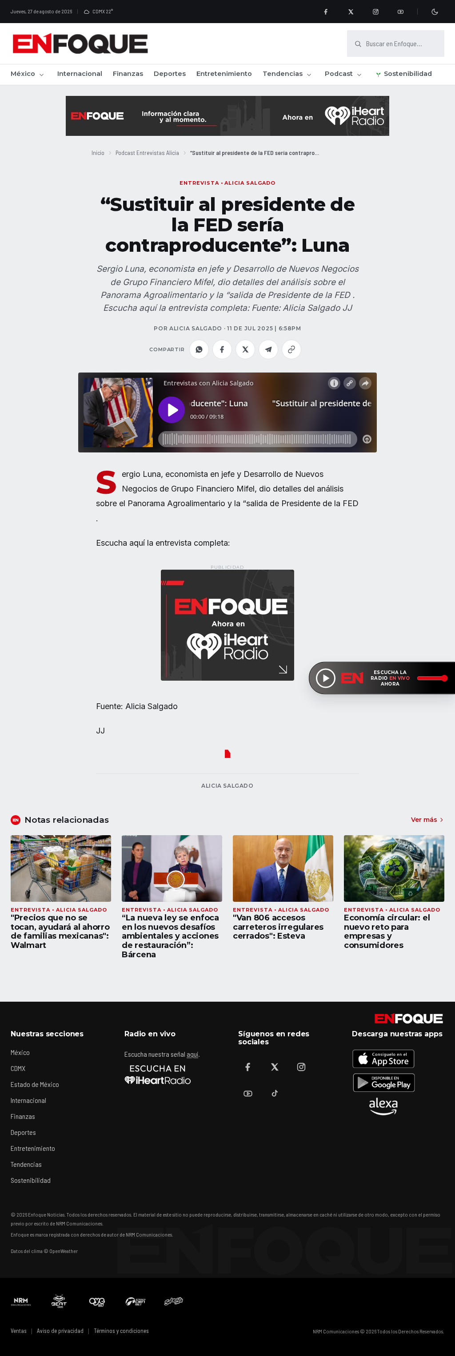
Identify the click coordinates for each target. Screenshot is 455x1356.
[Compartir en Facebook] (222, 349)
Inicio (98, 152)
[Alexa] (383, 1106)
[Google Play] (383, 1082)
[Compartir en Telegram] (268, 349)
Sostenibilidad (408, 74)
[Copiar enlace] (291, 349)
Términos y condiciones (121, 1330)
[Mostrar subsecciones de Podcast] (359, 74)
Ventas (19, 1330)
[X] (350, 12)
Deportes (170, 74)
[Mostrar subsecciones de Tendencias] (308, 74)
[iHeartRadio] (157, 1074)
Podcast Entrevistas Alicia (147, 152)
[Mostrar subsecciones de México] (41, 74)
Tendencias (283, 74)
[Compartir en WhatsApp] (199, 349)
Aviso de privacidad (60, 1330)
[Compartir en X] (245, 349)
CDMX (18, 1068)
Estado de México (35, 1084)
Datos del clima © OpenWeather (44, 1251)
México (23, 74)
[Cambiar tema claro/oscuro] (434, 12)
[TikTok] (274, 1093)
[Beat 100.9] (59, 1301)
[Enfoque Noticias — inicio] (80, 43)
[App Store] (383, 1058)
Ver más (424, 820)
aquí (192, 1054)
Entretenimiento (224, 74)
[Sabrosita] (174, 1301)
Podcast (339, 74)
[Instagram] (375, 12)
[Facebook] (325, 12)
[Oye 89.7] (97, 1301)
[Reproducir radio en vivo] (325, 678)
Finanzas (128, 74)
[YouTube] (400, 12)
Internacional (79, 74)
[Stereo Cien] (135, 1301)
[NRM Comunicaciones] (21, 1301)
